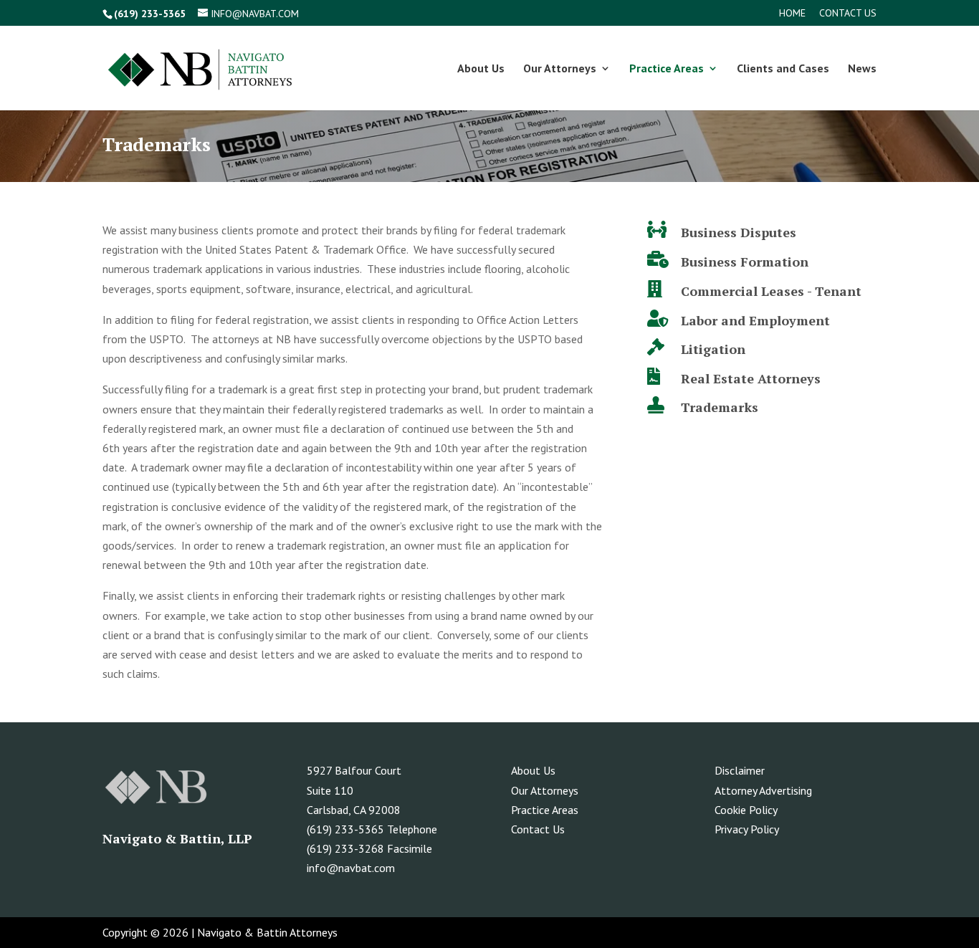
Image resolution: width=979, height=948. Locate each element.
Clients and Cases (783, 69)
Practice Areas (666, 69)
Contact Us (848, 13)
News (862, 69)
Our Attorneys (559, 69)
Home (792, 13)
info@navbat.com (351, 868)
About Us (481, 69)
